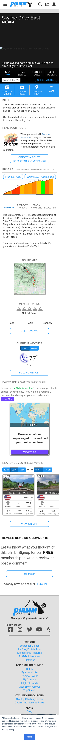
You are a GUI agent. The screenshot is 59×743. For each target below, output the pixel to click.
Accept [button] (29, 736)
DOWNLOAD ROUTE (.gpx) (40, 176)
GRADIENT (9, 207)
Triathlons (29, 660)
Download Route (22, 92)
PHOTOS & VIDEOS (7, 92)
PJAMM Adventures (30, 656)
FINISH (48, 469)
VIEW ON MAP (29, 524)
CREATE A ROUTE (29, 158)
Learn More (7, 398)
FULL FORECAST (29, 372)
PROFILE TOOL (13, 176)
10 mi (6, 469)
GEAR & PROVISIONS (36, 206)
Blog (29, 711)
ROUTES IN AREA (37, 92)
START (38, 469)
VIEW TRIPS (29, 452)
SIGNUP (29, 574)
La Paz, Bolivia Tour (29, 649)
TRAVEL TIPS (50, 207)
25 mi (14, 469)
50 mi (22, 469)
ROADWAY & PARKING (22, 206)
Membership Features (29, 652)
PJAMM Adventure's (24, 388)
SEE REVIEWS (29, 331)
